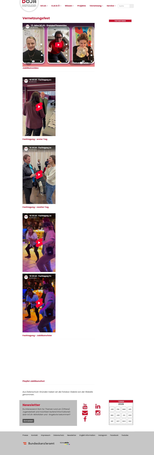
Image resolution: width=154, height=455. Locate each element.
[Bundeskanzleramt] (38, 443)
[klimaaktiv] (65, 443)
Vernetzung (96, 5)
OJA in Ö (55, 5)
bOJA (43, 5)
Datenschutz (58, 435)
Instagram (102, 435)
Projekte (81, 5)
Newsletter (71, 435)
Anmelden (28, 420)
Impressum (45, 435)
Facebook (114, 435)
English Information (87, 435)
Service (111, 5)
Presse (25, 435)
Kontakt (34, 435)
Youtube (125, 435)
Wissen (68, 5)
